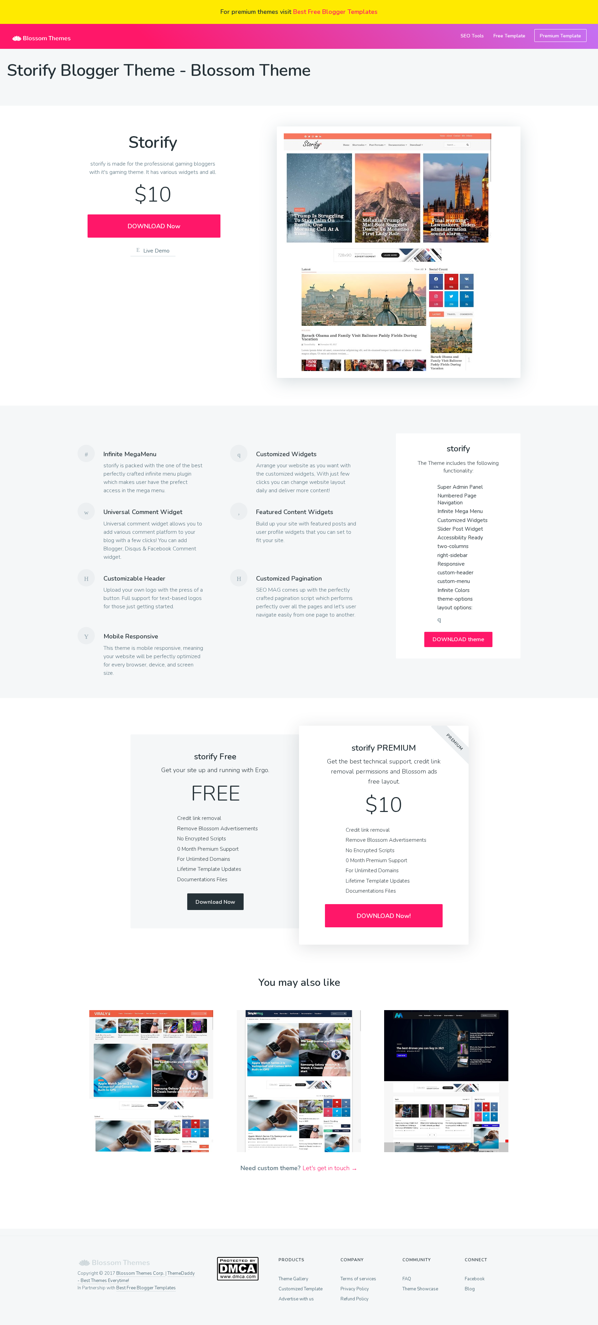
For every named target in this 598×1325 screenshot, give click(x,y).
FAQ (406, 1279)
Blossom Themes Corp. (140, 1273)
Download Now (215, 902)
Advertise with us (296, 1299)
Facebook (474, 1279)
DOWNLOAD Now (154, 226)
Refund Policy (355, 1299)
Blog (470, 1289)
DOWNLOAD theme (458, 639)
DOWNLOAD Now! (384, 916)
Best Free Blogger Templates (335, 12)
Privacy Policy (355, 1289)
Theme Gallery (293, 1279)
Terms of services (358, 1279)
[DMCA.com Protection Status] (238, 1278)
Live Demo (156, 251)
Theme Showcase (420, 1289)
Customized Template (301, 1289)
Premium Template (560, 36)
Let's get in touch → (329, 1168)
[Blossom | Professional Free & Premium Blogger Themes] (41, 36)
